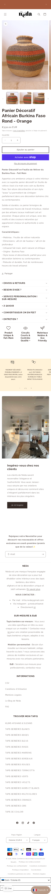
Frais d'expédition (19, 130)
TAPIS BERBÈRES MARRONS (18, 753)
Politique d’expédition (20, 870)
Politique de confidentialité (17, 866)
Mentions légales (39, 874)
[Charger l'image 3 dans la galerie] (38, 98)
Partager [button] (9, 273)
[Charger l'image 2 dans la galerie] (25, 98)
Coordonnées (36, 870)
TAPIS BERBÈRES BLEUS (16, 741)
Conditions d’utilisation (38, 866)
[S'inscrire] (43, 554)
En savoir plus (33, 589)
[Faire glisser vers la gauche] (3, 99)
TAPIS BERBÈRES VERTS (16, 776)
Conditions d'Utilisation (16, 689)
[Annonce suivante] (46, 4)
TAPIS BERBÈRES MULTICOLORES (21, 794)
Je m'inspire (17, 505)
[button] (5, 14)
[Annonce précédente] (5, 4)
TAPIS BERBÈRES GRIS (15, 806)
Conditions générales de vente (19, 874)
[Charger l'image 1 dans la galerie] (12, 98)
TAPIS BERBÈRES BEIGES (17, 735)
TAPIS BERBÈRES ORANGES (18, 800)
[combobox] (25, 880)
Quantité (5, 135)
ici (35, 607)
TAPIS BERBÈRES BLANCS (17, 729)
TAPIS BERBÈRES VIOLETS (17, 782)
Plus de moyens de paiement (25, 163)
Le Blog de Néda (13, 701)
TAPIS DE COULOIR (14, 812)
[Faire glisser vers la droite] (48, 99)
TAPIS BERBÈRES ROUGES (17, 765)
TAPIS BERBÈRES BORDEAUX (19, 759)
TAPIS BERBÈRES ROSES (16, 747)
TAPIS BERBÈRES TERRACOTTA (20, 770)
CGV (7, 683)
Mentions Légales (13, 695)
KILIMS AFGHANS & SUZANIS (18, 723)
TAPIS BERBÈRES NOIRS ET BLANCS (22, 788)
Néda (14, 859)
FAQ (7, 707)
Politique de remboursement (29, 862)
